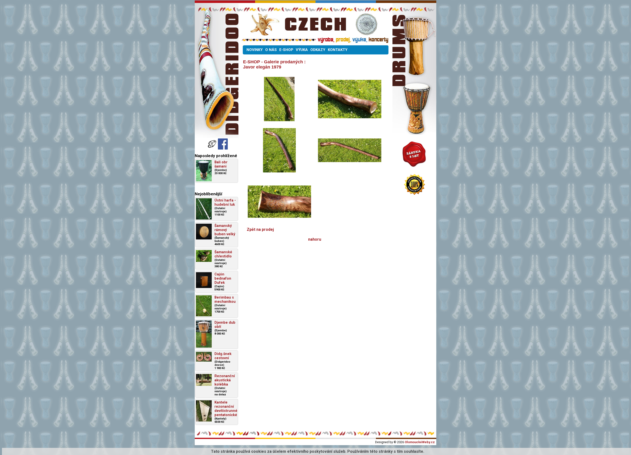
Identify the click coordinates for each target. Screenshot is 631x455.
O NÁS (271, 50)
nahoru (314, 239)
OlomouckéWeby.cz (420, 442)
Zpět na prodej (260, 229)
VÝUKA (302, 50)
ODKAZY (317, 50)
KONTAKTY (338, 50)
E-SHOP (286, 50)
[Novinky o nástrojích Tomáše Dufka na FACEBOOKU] (212, 148)
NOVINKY (254, 50)
